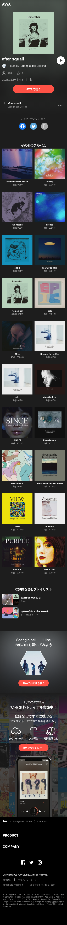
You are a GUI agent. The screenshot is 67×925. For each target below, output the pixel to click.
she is (17, 267)
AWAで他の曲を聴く (34, 683)
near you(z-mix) (49, 267)
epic (50, 310)
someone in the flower (17, 181)
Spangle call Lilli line (33, 66)
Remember (17, 310)
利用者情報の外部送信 (13, 884)
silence (49, 224)
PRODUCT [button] (10, 835)
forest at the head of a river (50, 483)
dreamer (50, 526)
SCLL (17, 354)
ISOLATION (49, 569)
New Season (17, 483)
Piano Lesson (49, 440)
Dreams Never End (49, 354)
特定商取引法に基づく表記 (42, 884)
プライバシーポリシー (28, 879)
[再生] (61, 60)
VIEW (17, 526)
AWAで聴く (33, 89)
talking (50, 181)
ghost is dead (49, 397)
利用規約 (7, 879)
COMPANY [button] (11, 846)
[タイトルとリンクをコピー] (44, 126)
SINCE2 (17, 440)
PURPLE (17, 569)
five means (17, 224)
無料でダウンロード (33, 747)
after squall (42, 821)
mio (17, 397)
